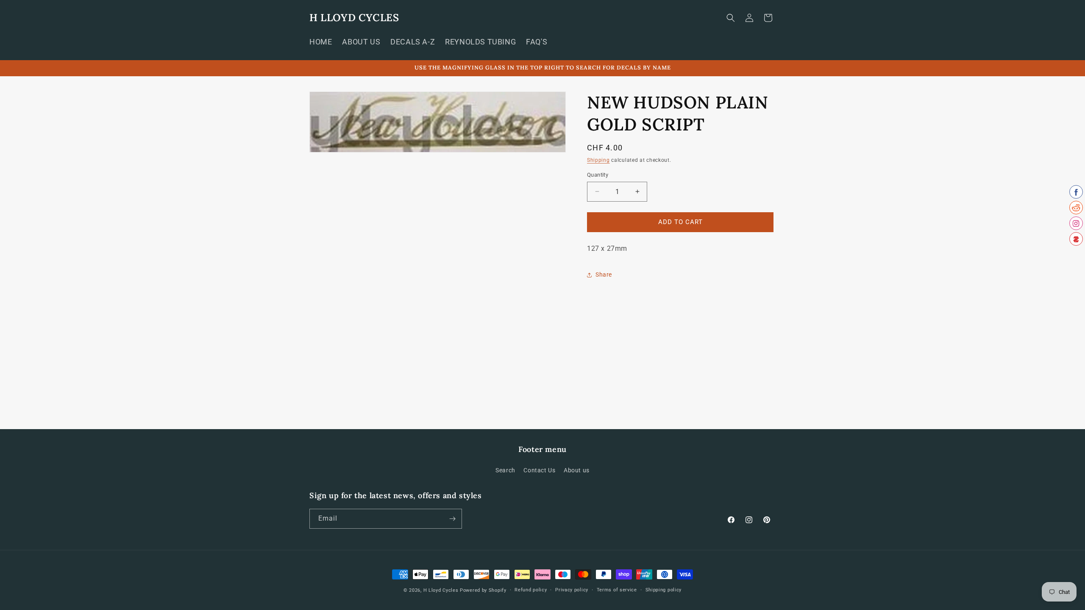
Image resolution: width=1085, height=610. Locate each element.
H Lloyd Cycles (441, 590)
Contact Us (539, 470)
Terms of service (617, 590)
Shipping (598, 160)
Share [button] (603, 274)
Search (505, 470)
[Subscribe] (452, 519)
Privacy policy (571, 590)
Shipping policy (663, 590)
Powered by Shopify (483, 590)
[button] (730, 17)
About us (577, 470)
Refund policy (531, 590)
